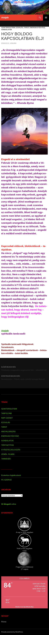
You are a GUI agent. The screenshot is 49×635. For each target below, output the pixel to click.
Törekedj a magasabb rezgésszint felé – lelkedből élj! (24, 368)
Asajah (5, 17)
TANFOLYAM (6, 413)
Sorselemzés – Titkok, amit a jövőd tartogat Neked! (23, 377)
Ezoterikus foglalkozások (11, 475)
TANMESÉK (6, 459)
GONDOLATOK (6, 30)
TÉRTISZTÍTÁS (7, 445)
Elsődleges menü (46, 18)
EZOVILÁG (19, 28)
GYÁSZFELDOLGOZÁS (10, 450)
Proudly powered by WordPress (12, 632)
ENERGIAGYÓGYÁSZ (37, 28)
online (8, 504)
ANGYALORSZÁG (8, 431)
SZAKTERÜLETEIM (8, 28)
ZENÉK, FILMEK (7, 454)
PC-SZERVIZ (6, 480)
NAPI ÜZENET (7, 418)
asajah (13, 43)
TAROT (26, 28)
